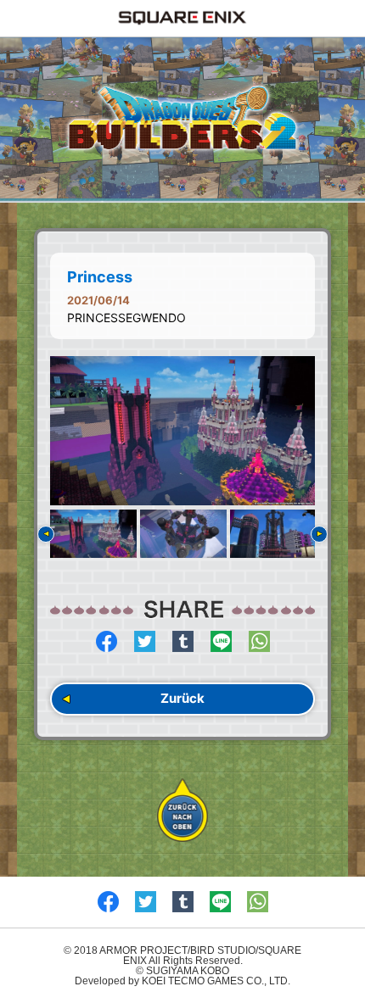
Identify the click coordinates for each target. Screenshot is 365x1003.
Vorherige (45, 534)
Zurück (182, 698)
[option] (182, 430)
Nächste (319, 534)
